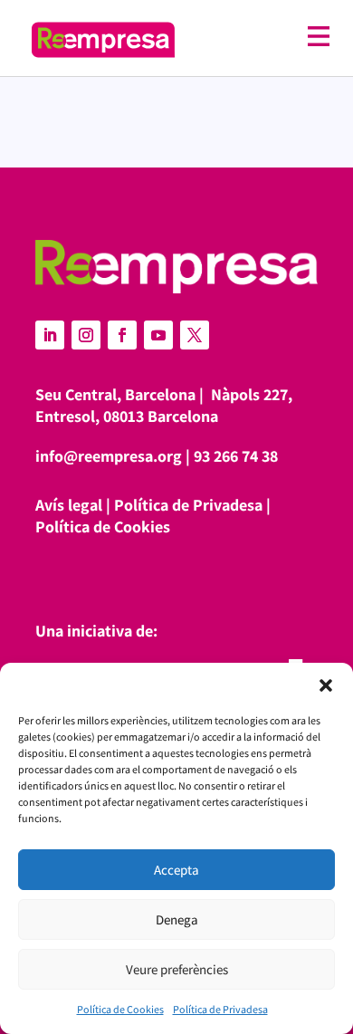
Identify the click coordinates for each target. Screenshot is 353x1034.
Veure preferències (177, 969)
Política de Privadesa (220, 1009)
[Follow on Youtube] (158, 335)
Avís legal (68, 504)
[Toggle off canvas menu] (261, 36)
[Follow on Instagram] (86, 335)
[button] (326, 685)
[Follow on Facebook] (122, 335)
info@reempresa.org (108, 455)
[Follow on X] (194, 335)
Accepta (176, 869)
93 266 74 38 (236, 455)
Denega (177, 919)
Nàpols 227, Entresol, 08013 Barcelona (163, 405)
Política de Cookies (120, 1009)
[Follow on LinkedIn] (49, 335)
